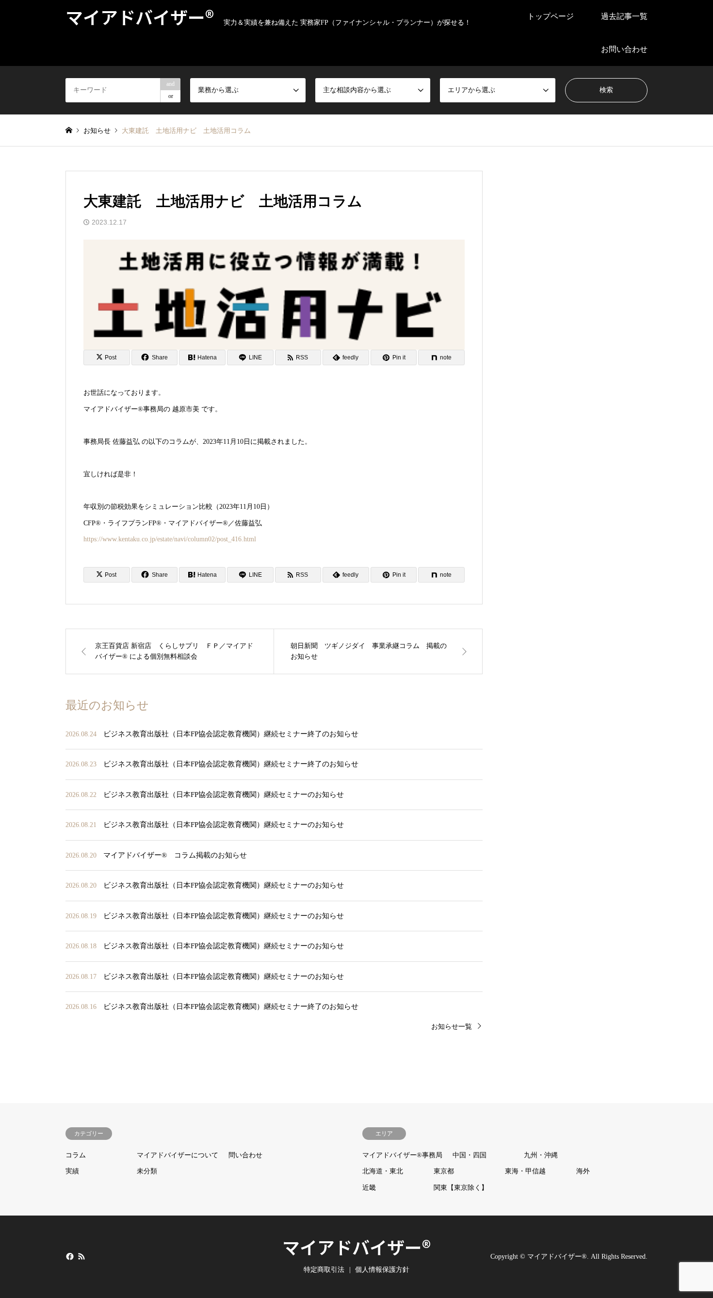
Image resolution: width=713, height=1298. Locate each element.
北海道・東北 (382, 1171)
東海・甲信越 (525, 1171)
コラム (75, 1155)
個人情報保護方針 (382, 1269)
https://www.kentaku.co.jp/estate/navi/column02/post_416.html (169, 539)
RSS (81, 1255)
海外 (583, 1171)
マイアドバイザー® (356, 1246)
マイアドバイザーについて (177, 1155)
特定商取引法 (324, 1269)
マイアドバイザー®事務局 (402, 1155)
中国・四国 (469, 1155)
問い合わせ (245, 1155)
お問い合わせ (624, 49)
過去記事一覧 (624, 16)
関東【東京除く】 (461, 1187)
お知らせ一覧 (451, 1026)
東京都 (444, 1171)
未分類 (147, 1171)
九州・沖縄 (541, 1155)
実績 (72, 1171)
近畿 (369, 1187)
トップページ (550, 16)
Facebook (68, 1255)
